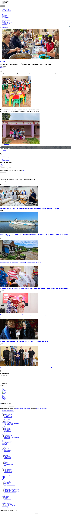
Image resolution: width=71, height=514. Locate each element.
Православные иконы (5, 427)
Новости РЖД (4, 444)
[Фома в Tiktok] (3, 391)
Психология (4, 453)
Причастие (6, 498)
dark (2, 67)
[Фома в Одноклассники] (5, 389)
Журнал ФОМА (3, 61)
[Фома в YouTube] (4, 392)
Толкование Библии (7, 419)
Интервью (4, 476)
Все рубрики (4, 16)
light (1, 67)
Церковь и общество (5, 160)
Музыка (5, 463)
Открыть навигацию (5, 1)
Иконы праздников (7, 429)
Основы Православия (5, 9)
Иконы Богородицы (7, 428)
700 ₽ (1, 164)
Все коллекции (4, 24)
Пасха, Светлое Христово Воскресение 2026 (11, 423)
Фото (3, 478)
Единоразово (4, 168)
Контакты (4, 398)
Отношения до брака (7, 457)
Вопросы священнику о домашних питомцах (11, 489)
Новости (7, 61)
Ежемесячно (9, 168)
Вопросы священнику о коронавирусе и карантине (12, 491)
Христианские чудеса (7, 447)
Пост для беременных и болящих (9, 485)
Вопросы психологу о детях (8, 439)
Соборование (6, 501)
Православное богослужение (7, 22)
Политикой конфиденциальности (31, 380)
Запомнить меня (4, 383)
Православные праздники (6, 422)
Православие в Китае (7, 475)
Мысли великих (7, 467)
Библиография (6, 421)
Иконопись (6, 462)
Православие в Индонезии (8, 474)
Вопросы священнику (6, 13)
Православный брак (7, 458)
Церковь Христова (5, 506)
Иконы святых (6, 430)
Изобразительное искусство (8, 464)
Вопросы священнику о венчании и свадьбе (11, 487)
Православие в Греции (8, 472)
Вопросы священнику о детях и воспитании (11, 437)
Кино (5, 465)
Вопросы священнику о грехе (9, 490)
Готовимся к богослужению (6, 503)
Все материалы (4, 15)
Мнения (3, 477)
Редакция (4, 150)
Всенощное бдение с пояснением (9, 505)
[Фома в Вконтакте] (4, 388)
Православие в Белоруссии (8, 471)
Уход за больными (7, 455)
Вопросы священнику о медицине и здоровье (11, 494)
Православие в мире (5, 468)
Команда (3, 399)
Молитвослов (4, 14)
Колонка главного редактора (7, 441)
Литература (6, 461)
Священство (6, 502)
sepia (4, 67)
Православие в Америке (8, 469)
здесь (24, 170)
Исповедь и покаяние (7, 499)
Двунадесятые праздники (8, 424)
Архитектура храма (7, 432)
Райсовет (3, 21)
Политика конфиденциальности (7, 410)
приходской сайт (62, 74)
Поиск (3, 3)
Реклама (3, 397)
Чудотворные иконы (7, 431)
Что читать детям (7, 438)
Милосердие (4, 156)
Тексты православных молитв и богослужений (10, 508)
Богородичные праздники (8, 425)
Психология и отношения (6, 11)
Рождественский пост (7, 481)
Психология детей (7, 436)
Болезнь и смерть (7, 454)
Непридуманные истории (6, 10)
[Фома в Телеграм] (4, 390)
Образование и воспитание (6, 442)
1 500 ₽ (1, 165)
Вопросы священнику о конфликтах (10, 492)
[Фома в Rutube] (3, 393)
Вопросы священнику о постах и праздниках (11, 426)
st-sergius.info (6, 144)
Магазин (3, 396)
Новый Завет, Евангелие (8, 414)
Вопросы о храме (7, 495)
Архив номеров (4, 401)
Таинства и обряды (5, 496)
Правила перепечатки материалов (8, 411)
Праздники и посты (5, 480)
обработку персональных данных (14, 380)
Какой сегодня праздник (6, 20)
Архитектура (6, 460)
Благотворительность (12, 61)
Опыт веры (6, 446)
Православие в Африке (8, 470)
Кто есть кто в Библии (8, 416)
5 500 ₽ (1, 166)
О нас (3, 395)
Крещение (6, 497)
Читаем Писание (7, 418)
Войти (7, 27)
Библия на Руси (6, 420)
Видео (3, 479)
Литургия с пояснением (8, 504)
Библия (3, 413)
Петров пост (6, 484)
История (3, 449)
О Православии (6, 448)
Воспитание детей (5, 434)
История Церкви (7, 451)
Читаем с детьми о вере (6, 23)
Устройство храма (7, 433)
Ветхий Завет (6, 415)
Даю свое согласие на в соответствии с (19, 380)
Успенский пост (7, 483)
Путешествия (4, 443)
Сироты (3, 159)
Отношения (4, 440)
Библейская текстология (8, 417)
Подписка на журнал (5, 17)
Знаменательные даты (7, 450)
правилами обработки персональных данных (22, 408)
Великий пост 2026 (7, 482)
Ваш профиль (5, 2)
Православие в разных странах (7, 158)
